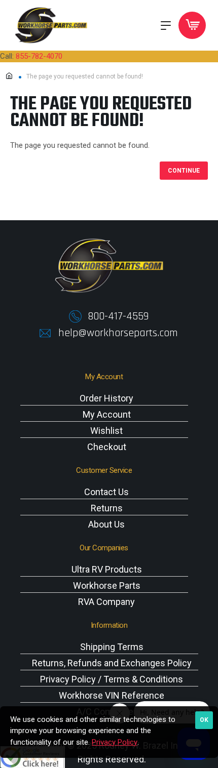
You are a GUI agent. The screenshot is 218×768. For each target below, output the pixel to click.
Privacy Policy (114, 742)
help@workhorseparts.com (118, 333)
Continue (184, 170)
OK (204, 719)
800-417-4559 (118, 316)
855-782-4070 (39, 56)
